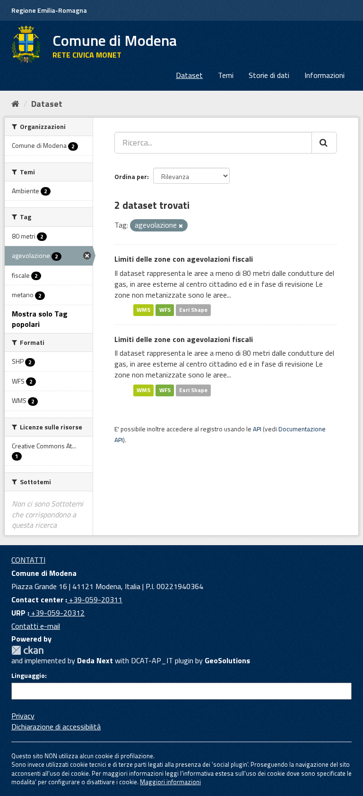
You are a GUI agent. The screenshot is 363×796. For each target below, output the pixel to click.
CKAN (27, 650)
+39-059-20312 (57, 612)
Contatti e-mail (35, 626)
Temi (225, 75)
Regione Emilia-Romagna (49, 10)
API (257, 429)
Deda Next (95, 660)
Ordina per (130, 176)
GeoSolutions (227, 660)
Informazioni (324, 75)
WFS (165, 310)
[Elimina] (181, 226)
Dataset (189, 75)
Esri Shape (193, 310)
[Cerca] (324, 143)
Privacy (23, 715)
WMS (143, 310)
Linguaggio (28, 675)
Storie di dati (269, 75)
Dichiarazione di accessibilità (56, 726)
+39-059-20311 (94, 599)
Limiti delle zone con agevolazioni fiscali (183, 259)
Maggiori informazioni (170, 782)
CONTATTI (28, 559)
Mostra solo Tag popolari (40, 319)
